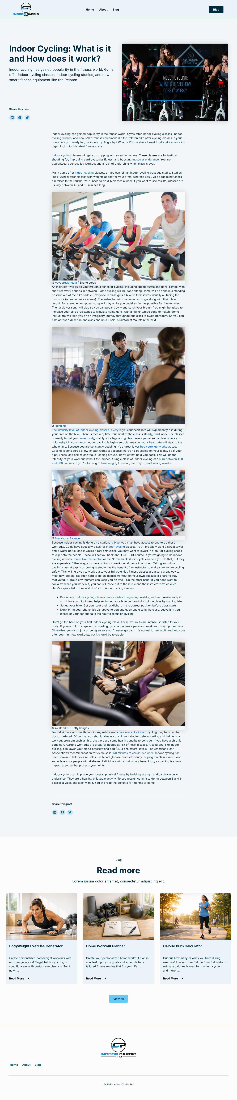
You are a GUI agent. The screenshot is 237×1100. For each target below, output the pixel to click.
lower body (86, 438)
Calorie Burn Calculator (182, 946)
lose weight (108, 463)
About (103, 9)
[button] (12, 118)
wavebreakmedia (65, 282)
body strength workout (155, 446)
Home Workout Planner (105, 946)
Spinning (60, 425)
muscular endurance (145, 159)
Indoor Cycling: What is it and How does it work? (60, 53)
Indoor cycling (61, 155)
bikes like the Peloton (88, 559)
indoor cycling (84, 172)
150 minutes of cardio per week (133, 753)
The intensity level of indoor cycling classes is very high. (89, 430)
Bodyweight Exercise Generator (36, 946)
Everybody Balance (67, 538)
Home (90, 9)
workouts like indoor (133, 732)
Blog (116, 9)
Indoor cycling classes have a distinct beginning (107, 597)
